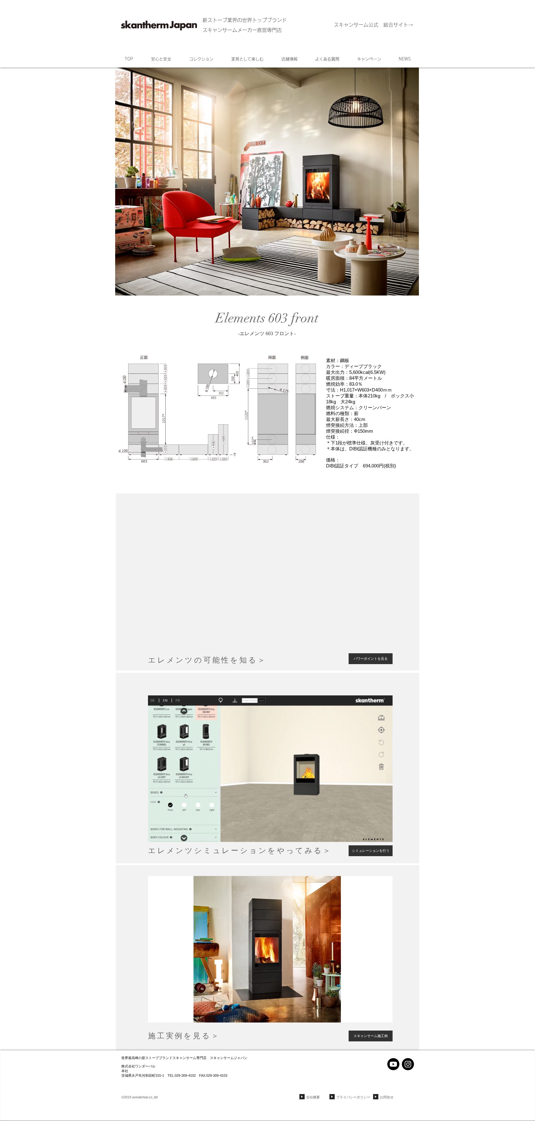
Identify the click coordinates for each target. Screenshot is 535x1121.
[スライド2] (270, 1014)
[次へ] (409, 582)
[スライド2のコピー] (278, 1014)
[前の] (126, 582)
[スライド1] (267, 662)
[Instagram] (408, 1064)
